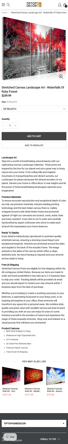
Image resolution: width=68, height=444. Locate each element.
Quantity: (6, 119)
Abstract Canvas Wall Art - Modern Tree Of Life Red (33, 390)
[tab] (34, 423)
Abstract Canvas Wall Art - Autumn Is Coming (55, 390)
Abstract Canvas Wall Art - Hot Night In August (10, 390)
